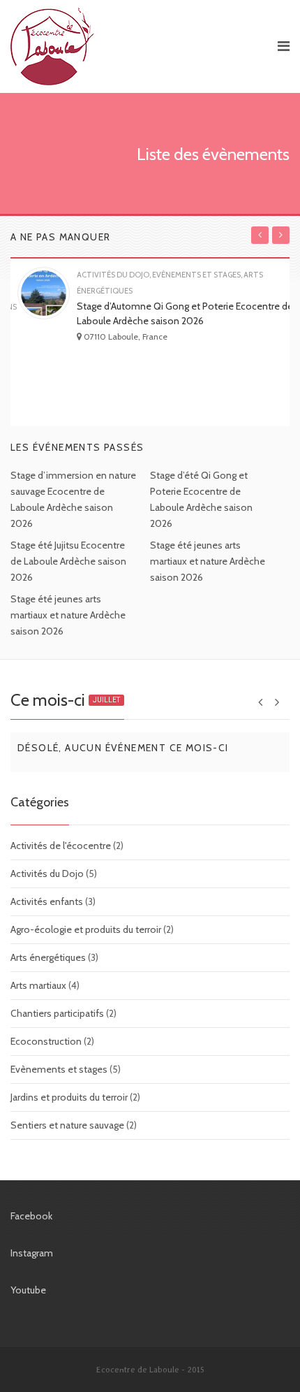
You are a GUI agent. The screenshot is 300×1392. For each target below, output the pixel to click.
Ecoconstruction (46, 1041)
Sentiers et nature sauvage (67, 1125)
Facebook (31, 1216)
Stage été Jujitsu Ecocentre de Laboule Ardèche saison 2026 (68, 561)
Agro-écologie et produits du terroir (85, 929)
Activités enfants (46, 901)
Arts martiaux (38, 985)
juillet (106, 700)
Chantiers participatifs (57, 1013)
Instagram (31, 1253)
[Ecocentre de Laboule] (136, 46)
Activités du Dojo (47, 873)
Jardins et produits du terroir (69, 1097)
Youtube (28, 1290)
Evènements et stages (58, 1069)
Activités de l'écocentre (60, 845)
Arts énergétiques (48, 957)
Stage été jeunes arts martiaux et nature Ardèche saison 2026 (207, 561)
